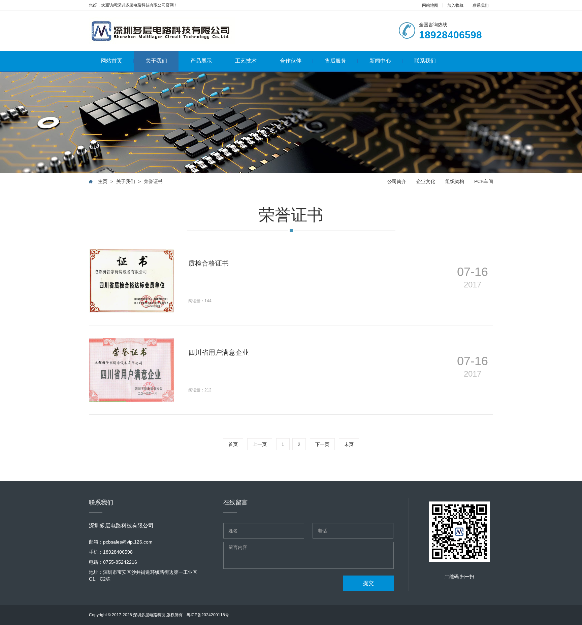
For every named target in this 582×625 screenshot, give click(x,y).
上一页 (260, 444)
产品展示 (201, 61)
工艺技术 (246, 61)
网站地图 (430, 5)
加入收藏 (455, 5)
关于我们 (156, 61)
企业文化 (425, 181)
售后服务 (335, 61)
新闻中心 (380, 61)
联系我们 (481, 5)
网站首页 (111, 61)
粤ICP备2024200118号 (208, 615)
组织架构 (454, 181)
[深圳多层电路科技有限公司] (162, 30)
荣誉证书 (153, 181)
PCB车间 (483, 181)
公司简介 (396, 181)
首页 (233, 444)
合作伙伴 (290, 61)
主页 (102, 181)
